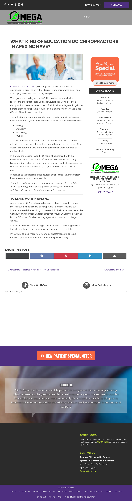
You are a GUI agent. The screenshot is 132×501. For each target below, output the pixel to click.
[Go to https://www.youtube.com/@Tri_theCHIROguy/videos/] (12, 4)
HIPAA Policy (82, 492)
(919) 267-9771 (93, 4)
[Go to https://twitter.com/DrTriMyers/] (8, 4)
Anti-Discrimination (42, 492)
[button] (66, 355)
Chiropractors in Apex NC (22, 86)
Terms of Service (114, 492)
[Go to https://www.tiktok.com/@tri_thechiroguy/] (15, 4)
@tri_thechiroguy (13, 291)
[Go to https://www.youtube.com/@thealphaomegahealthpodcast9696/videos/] (22, 4)
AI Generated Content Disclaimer (80, 497)
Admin (13, 492)
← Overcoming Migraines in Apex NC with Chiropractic (32, 269)
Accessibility (24, 492)
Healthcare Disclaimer (63, 492)
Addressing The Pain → (115, 269)
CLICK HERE (103, 442)
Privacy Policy (97, 492)
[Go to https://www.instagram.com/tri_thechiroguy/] (19, 4)
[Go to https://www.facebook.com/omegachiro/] (5, 4)
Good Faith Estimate (46, 497)
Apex (60, 497)
